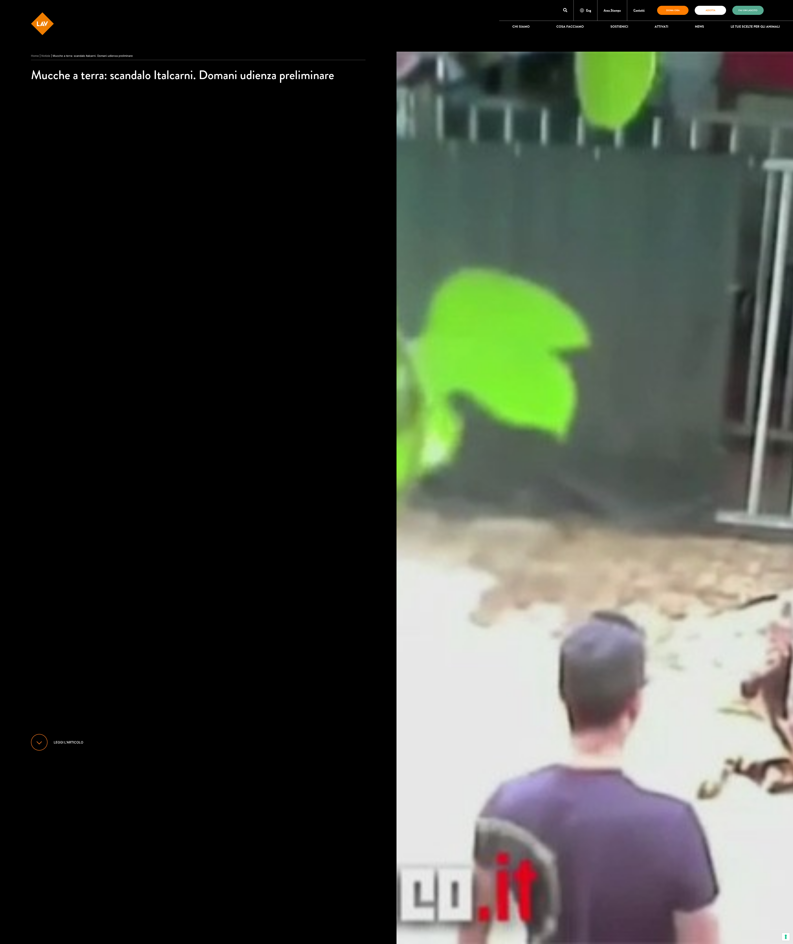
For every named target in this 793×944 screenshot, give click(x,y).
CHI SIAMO (521, 26)
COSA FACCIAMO (570, 26)
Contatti (639, 10)
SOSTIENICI (619, 26)
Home (35, 55)
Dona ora (673, 10)
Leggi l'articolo (68, 742)
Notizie (45, 55)
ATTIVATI (661, 26)
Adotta (710, 10)
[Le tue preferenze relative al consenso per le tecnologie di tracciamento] (786, 937)
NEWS (699, 26)
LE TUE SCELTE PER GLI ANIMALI (755, 26)
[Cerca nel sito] (565, 10)
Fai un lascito (747, 10)
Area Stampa (612, 10)
